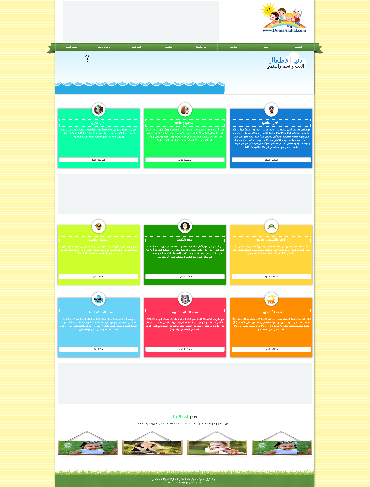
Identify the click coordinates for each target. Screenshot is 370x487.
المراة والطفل (201, 47)
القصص (266, 47)
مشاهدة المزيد (271, 160)
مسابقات (168, 47)
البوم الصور (136, 47)
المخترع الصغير (72, 47)
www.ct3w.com (175, 482)
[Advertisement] (141, 21)
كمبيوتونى (157, 479)
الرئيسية (298, 47)
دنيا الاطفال (184, 479)
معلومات (233, 47)
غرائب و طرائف (104, 47)
